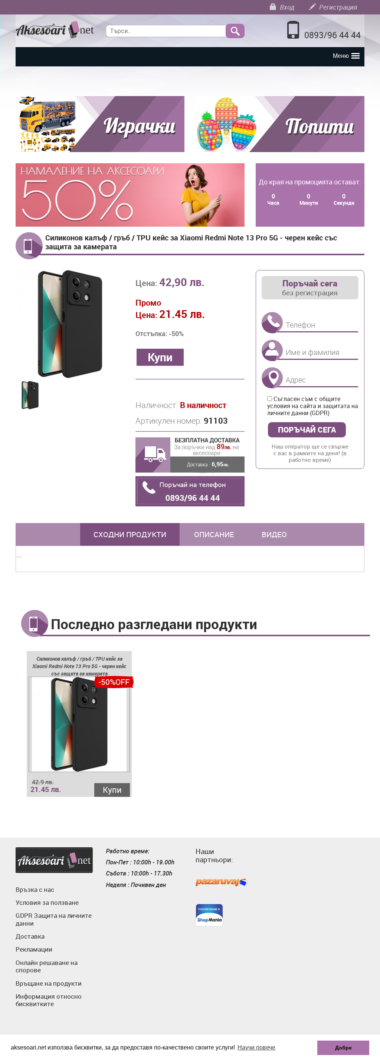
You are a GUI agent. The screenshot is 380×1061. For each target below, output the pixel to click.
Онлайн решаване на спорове (47, 966)
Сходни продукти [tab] (130, 534)
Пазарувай (222, 883)
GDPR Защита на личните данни (54, 919)
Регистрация (337, 7)
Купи (112, 789)
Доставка (30, 936)
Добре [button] (343, 1048)
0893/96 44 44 (332, 35)
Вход (286, 7)
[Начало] (55, 30)
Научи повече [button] (256, 1047)
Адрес (272, 378)
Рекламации (34, 949)
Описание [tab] (214, 534)
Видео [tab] (274, 534)
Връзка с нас (35, 889)
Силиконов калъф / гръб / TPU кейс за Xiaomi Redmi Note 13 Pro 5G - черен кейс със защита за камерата (79, 666)
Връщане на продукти (49, 983)
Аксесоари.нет (54, 860)
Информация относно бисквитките (49, 1000)
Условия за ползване (47, 902)
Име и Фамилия (272, 350)
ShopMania (209, 915)
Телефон (272, 323)
